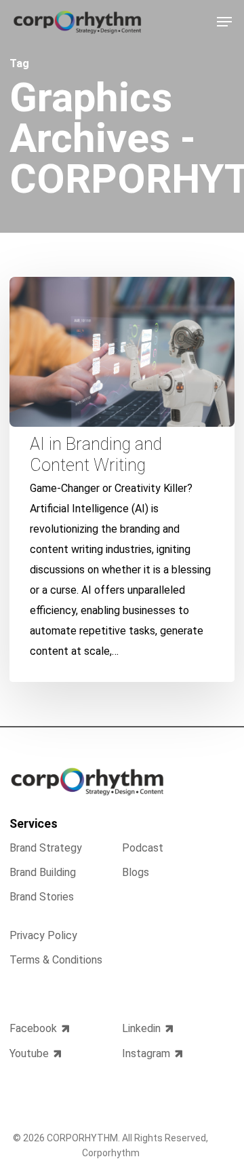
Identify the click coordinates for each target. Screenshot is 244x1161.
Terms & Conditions (55, 959)
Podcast (142, 848)
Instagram (146, 1054)
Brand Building (42, 872)
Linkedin (141, 1029)
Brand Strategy (45, 848)
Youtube (29, 1054)
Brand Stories (41, 896)
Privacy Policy (43, 936)
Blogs (135, 872)
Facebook (33, 1029)
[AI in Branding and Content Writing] (121, 479)
